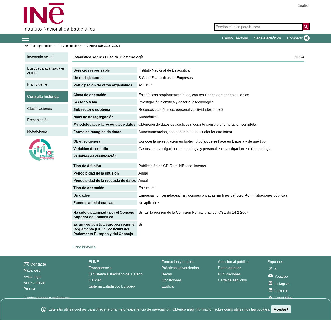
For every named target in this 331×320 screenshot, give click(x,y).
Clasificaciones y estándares (47, 298)
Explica (168, 286)
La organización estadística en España (57, 46)
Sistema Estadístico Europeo (112, 286)
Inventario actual (40, 57)
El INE (94, 262)
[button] (297, 38)
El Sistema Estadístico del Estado (116, 274)
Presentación (37, 120)
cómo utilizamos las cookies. (247, 309)
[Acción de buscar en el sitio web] (306, 26)
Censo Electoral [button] (235, 38)
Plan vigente (37, 84)
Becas (167, 274)
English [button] (303, 5)
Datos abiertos (229, 268)
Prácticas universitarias (180, 268)
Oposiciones (172, 280)
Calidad (95, 280)
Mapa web (32, 270)
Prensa (29, 289)
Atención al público (233, 262)
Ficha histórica (84, 247)
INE (26, 46)
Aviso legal (32, 277)
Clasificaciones (39, 109)
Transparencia (100, 268)
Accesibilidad (34, 283)
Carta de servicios (232, 280)
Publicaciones (229, 274)
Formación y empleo (178, 262)
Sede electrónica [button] (267, 38)
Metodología (37, 131)
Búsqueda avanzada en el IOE (46, 70)
